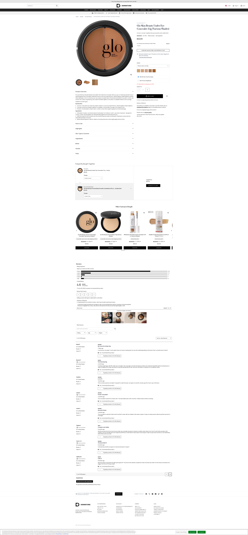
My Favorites (119, 509)
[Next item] (171, 230)
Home (77, 16)
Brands (81, 16)
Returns (99, 509)
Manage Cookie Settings (181, 532)
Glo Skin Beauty (88, 16)
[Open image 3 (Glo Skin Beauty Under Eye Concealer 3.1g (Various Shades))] (95, 82)
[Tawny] (154, 70)
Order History (119, 512)
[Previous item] (77, 230)
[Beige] (146, 70)
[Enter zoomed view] (131, 74)
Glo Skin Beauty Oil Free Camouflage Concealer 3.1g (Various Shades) (87, 235)
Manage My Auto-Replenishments (124, 506)
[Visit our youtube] (155, 493)
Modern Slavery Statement (160, 511)
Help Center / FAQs (101, 506)
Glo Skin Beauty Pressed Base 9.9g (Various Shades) (111, 235)
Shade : (139, 63)
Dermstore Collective (140, 511)
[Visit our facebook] (146, 493)
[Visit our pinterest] (161, 493)
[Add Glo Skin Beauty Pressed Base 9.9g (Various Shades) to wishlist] (120, 212)
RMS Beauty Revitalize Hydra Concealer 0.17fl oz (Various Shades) (135, 235)
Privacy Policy (157, 506)
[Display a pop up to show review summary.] (92, 241)
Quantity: (139, 86)
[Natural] (142, 70)
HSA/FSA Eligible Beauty (140, 509)
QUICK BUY (86, 247)
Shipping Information (102, 511)
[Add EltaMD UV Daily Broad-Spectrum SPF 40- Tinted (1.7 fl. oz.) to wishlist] (168, 212)
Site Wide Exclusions (159, 508)
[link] (235, 5)
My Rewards (119, 508)
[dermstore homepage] (124, 6)
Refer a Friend (119, 511)
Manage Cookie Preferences (82, 510)
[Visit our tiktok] (158, 493)
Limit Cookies (192, 532)
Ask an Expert (138, 508)
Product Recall (158, 512)
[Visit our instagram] (152, 493)
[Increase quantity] (147, 90)
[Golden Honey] (150, 70)
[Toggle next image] (133, 48)
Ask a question (159, 35)
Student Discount (139, 514)
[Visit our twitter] (149, 493)
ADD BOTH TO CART (153, 185)
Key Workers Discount (140, 512)
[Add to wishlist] (166, 96)
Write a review (151, 35)
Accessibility (157, 514)
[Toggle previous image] (77, 48)
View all (167, 43)
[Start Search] (57, 5)
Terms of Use (65, 533)
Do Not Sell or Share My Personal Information (84, 512)
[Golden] (138, 70)
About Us (137, 506)
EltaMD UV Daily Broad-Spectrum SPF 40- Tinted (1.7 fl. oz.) (159, 235)
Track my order (101, 512)
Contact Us (100, 508)
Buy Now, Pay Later (139, 515)
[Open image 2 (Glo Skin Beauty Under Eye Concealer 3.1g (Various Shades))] (87, 82)
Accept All (201, 532)
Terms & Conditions (158, 509)
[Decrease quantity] (139, 90)
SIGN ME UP (118, 494)
